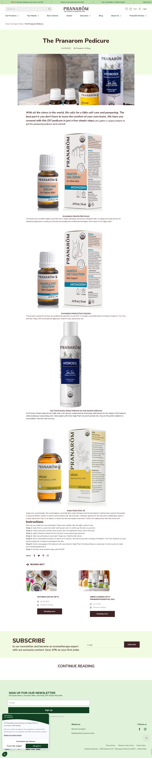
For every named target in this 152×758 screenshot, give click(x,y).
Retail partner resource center (82, 733)
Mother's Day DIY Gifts (48, 597)
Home (7, 24)
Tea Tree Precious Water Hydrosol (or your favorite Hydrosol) (76, 410)
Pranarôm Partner (137, 15)
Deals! (69, 15)
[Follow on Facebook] (139, 729)
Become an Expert (78, 729)
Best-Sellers (52, 15)
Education (84, 15)
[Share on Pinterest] (43, 555)
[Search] (49, 9)
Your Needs (32, 15)
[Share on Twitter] (39, 555)
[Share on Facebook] (34, 555)
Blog (101, 15)
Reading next (49, 611)
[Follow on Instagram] (145, 729)
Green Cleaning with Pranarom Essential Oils (102, 598)
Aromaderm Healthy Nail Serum (76, 216)
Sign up (48, 710)
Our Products (11, 15)
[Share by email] (48, 555)
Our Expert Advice (17, 24)
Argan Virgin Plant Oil (76, 510)
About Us (115, 15)
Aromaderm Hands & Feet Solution (76, 313)
